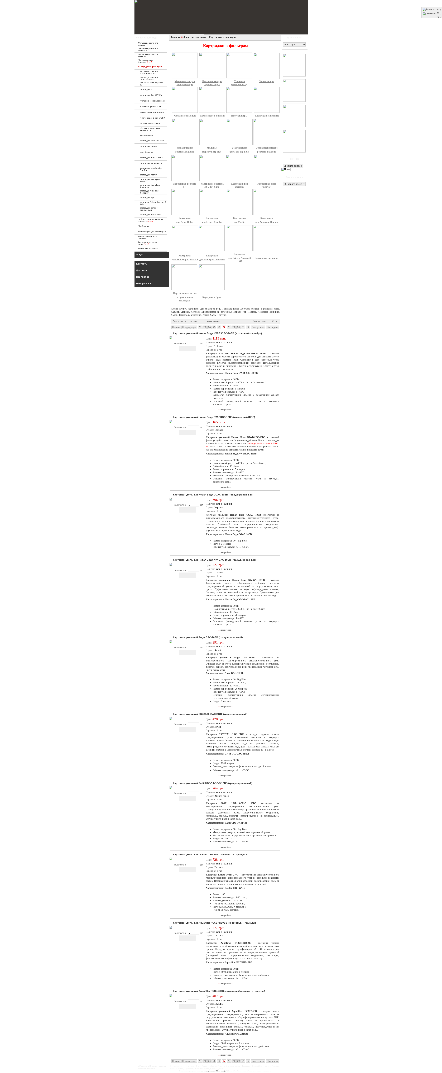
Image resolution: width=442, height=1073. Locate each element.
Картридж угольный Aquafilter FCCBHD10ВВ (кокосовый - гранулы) (214, 922)
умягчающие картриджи (152, 112)
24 (209, 327)
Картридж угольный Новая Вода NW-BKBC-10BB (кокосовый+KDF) (214, 417)
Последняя (272, 327)
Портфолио (142, 277)
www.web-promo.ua (208, 1071)
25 (214, 327)
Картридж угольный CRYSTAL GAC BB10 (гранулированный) (210, 714)
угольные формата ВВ (150, 106)
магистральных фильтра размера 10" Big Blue (250, 749)
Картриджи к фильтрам (150, 66)
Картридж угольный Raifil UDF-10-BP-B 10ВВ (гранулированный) (212, 783)
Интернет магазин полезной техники (152, 1067)
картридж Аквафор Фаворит (149, 192)
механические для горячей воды (149, 78)
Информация (143, 283)
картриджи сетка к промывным (149, 209)
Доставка (141, 270)
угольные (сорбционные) (152, 101)
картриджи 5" (146, 89)
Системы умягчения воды (147, 243)
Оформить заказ (431, 20)
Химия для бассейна (148, 248)
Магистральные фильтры (145, 61)
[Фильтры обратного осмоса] (237, 79)
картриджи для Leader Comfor (151, 169)
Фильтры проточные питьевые (148, 49)
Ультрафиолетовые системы (147, 237)
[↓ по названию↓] (222, 321)
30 (238, 327)
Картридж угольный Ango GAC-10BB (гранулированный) (208, 637)
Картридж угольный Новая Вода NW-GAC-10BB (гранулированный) (214, 559)
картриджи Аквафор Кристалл (150, 186)
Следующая (258, 327)
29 (233, 327)
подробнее (225, 409)
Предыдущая (189, 327)
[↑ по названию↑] (224, 321)
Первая (176, 327)
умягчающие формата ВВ (152, 118)
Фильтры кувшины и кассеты (148, 55)
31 (243, 327)
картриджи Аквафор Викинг (150, 180)
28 (229, 327)
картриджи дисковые (150, 214)
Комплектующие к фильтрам (152, 231)
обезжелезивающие (150, 123)
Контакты (141, 263)
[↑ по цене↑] (202, 321)
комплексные (146, 135)
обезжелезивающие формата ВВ (150, 129)
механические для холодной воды (149, 72)
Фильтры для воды (146, 37)
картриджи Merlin (148, 175)
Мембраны (143, 226)
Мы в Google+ (221, 1071)
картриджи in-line (148, 146)
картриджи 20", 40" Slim (151, 95)
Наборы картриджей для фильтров (150, 220)
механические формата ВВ (151, 84)
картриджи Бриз (148, 197)
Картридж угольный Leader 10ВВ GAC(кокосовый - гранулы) (210, 854)
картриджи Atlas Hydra (151, 163)
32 (248, 327)
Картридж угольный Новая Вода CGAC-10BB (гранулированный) (213, 494)
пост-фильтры (146, 152)
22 (200, 327)
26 (219, 327)
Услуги (139, 254)
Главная (143, 1066)
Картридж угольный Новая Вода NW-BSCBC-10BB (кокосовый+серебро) (217, 333)
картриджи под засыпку (152, 140)
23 (204, 327)
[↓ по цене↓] (199, 321)
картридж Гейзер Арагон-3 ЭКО (153, 203)
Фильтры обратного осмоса (148, 44)
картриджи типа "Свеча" (151, 157)
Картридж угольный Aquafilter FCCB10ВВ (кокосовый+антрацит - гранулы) (219, 991)
